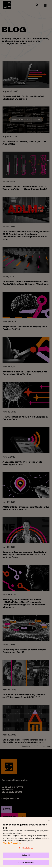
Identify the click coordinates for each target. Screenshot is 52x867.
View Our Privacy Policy (12, 843)
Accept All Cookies (26, 862)
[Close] (49, 820)
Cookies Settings (26, 848)
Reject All (26, 855)
